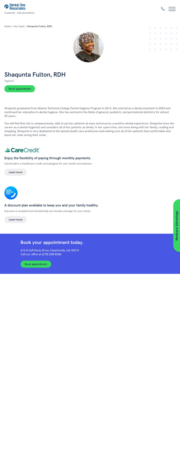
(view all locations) (25, 12)
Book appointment (20, 89)
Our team (19, 26)
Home (7, 26)
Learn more (15, 172)
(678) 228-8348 (51, 254)
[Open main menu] (172, 9)
